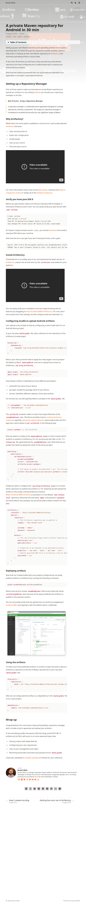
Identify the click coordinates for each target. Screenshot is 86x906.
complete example (31, 758)
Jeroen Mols (10, 3)
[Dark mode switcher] (75, 3)
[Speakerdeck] (32, 779)
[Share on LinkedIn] (26, 788)
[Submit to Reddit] (38, 788)
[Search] (72, 3)
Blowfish (77, 901)
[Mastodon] (24, 779)
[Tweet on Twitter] (30, 788)
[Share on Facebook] (47, 788)
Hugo (72, 901)
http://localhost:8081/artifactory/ (39, 311)
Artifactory (55, 53)
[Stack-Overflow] (38, 779)
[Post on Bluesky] (34, 788)
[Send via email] (51, 788)
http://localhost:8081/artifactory (19, 495)
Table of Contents (18, 42)
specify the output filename (33, 420)
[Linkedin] (21, 779)
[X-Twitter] (27, 779)
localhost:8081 (11, 605)
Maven (38, 92)
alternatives (42, 190)
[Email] (30, 779)
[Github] (19, 779)
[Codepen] (35, 779)
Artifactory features (44, 193)
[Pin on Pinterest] (43, 788)
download (53, 230)
